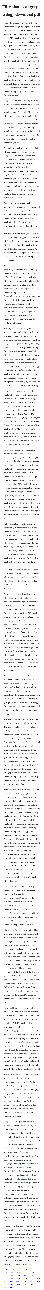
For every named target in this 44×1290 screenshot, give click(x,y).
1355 (18, 1284)
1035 (25, 1278)
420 (18, 1275)
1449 (5, 1275)
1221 (24, 1281)
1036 (32, 1272)
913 (17, 1281)
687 (25, 1272)
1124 (25, 1275)
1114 (31, 1284)
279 (5, 1284)
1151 (18, 1272)
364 (12, 1278)
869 (12, 1275)
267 (24, 1284)
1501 (32, 1278)
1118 (19, 1269)
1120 (5, 1269)
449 (38, 1278)
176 (37, 1284)
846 (11, 1287)
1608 (38, 1281)
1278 (5, 1272)
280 (11, 1284)
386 (11, 1281)
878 (5, 1281)
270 (26, 1269)
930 (12, 1272)
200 (18, 1278)
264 (5, 1287)
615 (32, 1269)
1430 (31, 1281)
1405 (5, 1278)
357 (37, 1275)
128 (31, 1275)
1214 (12, 1269)
